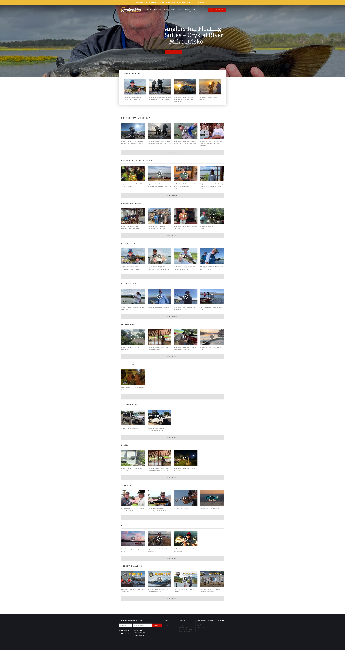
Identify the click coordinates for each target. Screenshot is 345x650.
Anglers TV (220, 620)
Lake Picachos (183, 625)
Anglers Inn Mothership (185, 631)
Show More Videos (172, 153)
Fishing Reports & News (205, 620)
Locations (157, 10)
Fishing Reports (169, 10)
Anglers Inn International (139, 644)
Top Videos (220, 624)
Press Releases (201, 627)
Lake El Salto (183, 624)
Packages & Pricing (217, 9)
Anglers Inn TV (190, 10)
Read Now (201, 2)
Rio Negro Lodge (183, 627)
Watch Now (173, 52)
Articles (199, 625)
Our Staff (167, 625)
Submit (157, 625)
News (180, 10)
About (149, 10)
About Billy (168, 624)
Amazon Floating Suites (186, 629)
